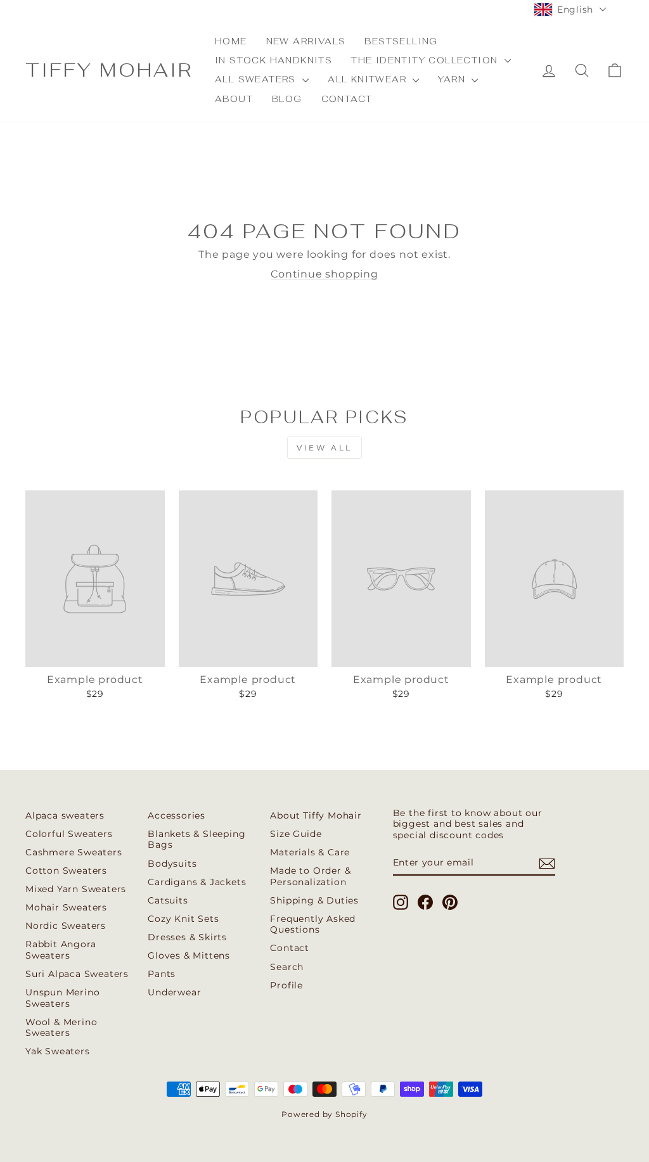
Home (231, 41)
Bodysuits (172, 864)
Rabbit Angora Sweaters (60, 950)
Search (287, 967)
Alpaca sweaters (65, 815)
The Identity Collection (426, 60)
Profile (286, 985)
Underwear (174, 992)
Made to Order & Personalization (310, 876)
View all (324, 447)
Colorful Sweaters (69, 834)
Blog (287, 99)
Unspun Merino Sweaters (62, 998)
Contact (347, 99)
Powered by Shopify (324, 1114)
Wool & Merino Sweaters (61, 1027)
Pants (162, 974)
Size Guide (295, 834)
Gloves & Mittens (189, 955)
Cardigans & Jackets (197, 882)
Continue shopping (324, 274)
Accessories (176, 815)
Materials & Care (310, 852)
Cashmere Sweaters (73, 852)
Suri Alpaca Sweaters (77, 974)
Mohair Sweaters (66, 907)
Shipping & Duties (314, 900)
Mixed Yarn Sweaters (75, 889)
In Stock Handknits (273, 60)
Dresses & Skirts (187, 937)
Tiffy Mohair (109, 70)
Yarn (453, 79)
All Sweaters (257, 79)
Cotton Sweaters (66, 870)
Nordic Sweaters (65, 926)
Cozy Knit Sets (183, 919)
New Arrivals (306, 41)
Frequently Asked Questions (313, 924)
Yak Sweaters (57, 1051)
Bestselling (400, 41)
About (234, 99)
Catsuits (168, 900)
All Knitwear (368, 79)
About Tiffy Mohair (315, 815)
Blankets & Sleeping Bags (196, 839)
